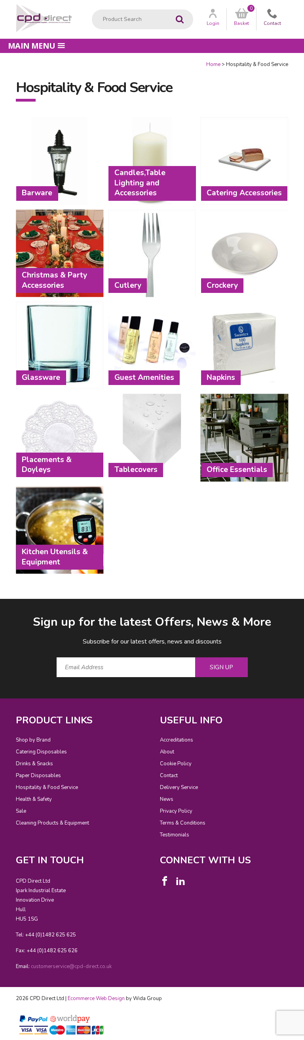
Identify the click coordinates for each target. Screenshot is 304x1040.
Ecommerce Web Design (96, 998)
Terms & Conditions (182, 823)
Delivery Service (179, 787)
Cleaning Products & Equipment (52, 823)
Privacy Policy (176, 811)
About (167, 751)
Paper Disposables (38, 775)
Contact (169, 775)
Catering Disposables (41, 751)
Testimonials (174, 834)
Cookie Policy (176, 763)
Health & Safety (34, 799)
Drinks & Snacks (34, 763)
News (166, 799)
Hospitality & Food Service (47, 787)
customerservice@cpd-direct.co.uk (71, 966)
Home (213, 64)
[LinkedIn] (180, 881)
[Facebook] (164, 881)
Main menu (31, 45)
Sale (21, 811)
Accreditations (176, 740)
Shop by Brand (33, 740)
